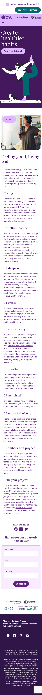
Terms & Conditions (11, 624)
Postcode (8, 571)
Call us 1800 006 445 (12, 626)
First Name (8, 549)
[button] (38, 4)
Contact (15, 621)
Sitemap (24, 624)
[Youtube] (27, 635)
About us (6, 621)
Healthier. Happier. (15, 438)
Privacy (23, 621)
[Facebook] (8, 635)
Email (6, 560)
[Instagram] (21, 635)
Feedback (33, 624)
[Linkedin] (14, 635)
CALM (20, 383)
